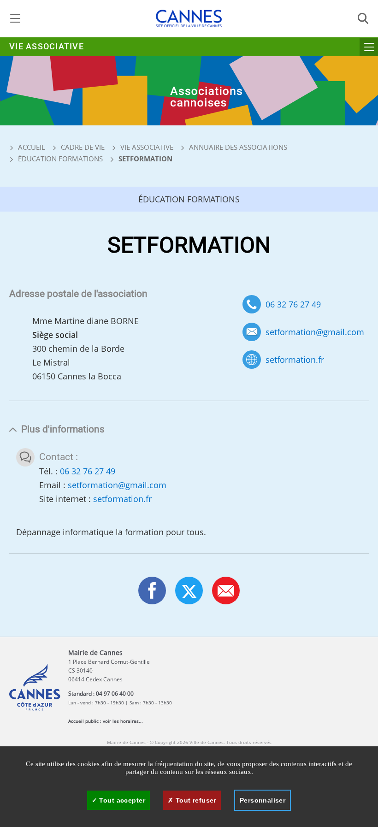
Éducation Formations (60, 158)
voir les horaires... (123, 721)
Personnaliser (262, 800)
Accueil (30, 147)
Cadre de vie (83, 147)
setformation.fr (295, 360)
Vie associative (46, 47)
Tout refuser (194, 800)
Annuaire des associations (238, 147)
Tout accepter (121, 800)
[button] (226, 590)
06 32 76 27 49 (293, 304)
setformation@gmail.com (315, 332)
